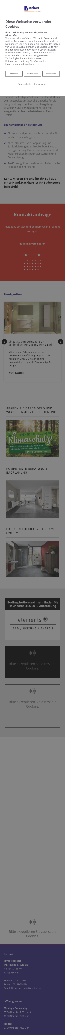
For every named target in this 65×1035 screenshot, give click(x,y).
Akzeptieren (51, 73)
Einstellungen (32, 73)
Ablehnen (14, 73)
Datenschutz (24, 84)
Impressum (40, 84)
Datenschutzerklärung (17, 61)
